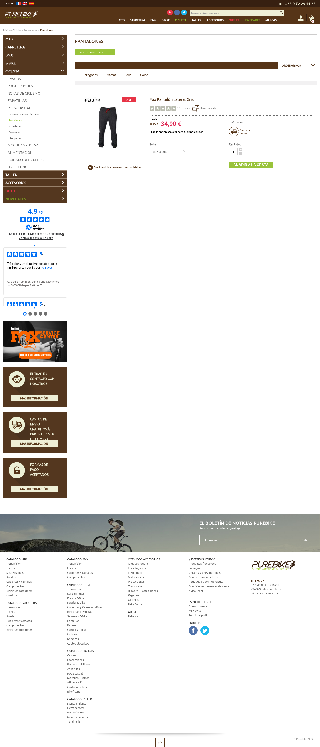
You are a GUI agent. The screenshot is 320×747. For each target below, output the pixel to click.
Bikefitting (17, 167)
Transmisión (13, 563)
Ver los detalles (133, 167)
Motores (72, 634)
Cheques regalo (138, 563)
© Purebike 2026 (303, 738)
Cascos (14, 78)
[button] (240, 149)
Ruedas (11, 577)
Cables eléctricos (78, 643)
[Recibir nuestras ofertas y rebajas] (170, 12)
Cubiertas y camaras (19, 581)
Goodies (133, 599)
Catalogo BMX (77, 559)
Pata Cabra (135, 604)
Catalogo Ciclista (80, 650)
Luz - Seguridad (138, 568)
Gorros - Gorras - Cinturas (24, 114)
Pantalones (15, 120)
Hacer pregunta (208, 108)
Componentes (15, 586)
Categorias (90, 75)
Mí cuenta (195, 611)
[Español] (31, 3)
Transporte (135, 586)
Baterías (72, 625)
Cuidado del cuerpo (26, 159)
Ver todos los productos (94, 52)
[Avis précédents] (35, 246)
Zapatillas (17, 100)
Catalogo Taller (79, 699)
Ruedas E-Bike (76, 602)
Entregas (194, 568)
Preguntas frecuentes (202, 563)
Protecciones (20, 86)
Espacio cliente (200, 601)
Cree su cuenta (198, 606)
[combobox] (297, 65)
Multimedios (136, 577)
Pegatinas (134, 595)
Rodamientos (75, 712)
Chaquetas (15, 138)
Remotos (73, 639)
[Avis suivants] (35, 308)
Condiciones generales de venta (209, 586)
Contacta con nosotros (203, 577)
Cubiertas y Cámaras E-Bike (84, 607)
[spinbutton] (233, 151)
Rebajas (133, 616)
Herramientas (75, 708)
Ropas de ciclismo (24, 93)
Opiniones (183, 108)
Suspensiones (15, 572)
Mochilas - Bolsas (24, 145)
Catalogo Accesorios (144, 559)
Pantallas (73, 621)
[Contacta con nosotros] (280, 618)
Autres (133, 611)
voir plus (47, 267)
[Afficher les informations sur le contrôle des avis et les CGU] (62, 234)
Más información (34, 398)
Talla (128, 75)
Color (144, 75)
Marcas (111, 75)
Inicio (6, 30)
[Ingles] (24, 3)
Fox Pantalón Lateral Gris (172, 99)
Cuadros (11, 595)
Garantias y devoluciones (205, 572)
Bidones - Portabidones (143, 591)
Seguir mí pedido (199, 615)
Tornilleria (73, 721)
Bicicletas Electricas (79, 611)
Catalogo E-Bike (79, 584)
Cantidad (235, 144)
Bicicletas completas (19, 591)
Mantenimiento (76, 703)
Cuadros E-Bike (76, 629)
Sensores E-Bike (77, 616)
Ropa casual (30, 30)
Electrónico (135, 572)
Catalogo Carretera (21, 602)
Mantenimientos (77, 717)
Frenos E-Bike (75, 598)
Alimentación (20, 152)
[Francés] (18, 3)
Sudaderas (15, 126)
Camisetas (14, 132)
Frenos (10, 568)
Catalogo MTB (16, 559)
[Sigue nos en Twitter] (184, 12)
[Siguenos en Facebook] (177, 12)
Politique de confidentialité (206, 581)
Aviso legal (196, 591)
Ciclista (16, 30)
